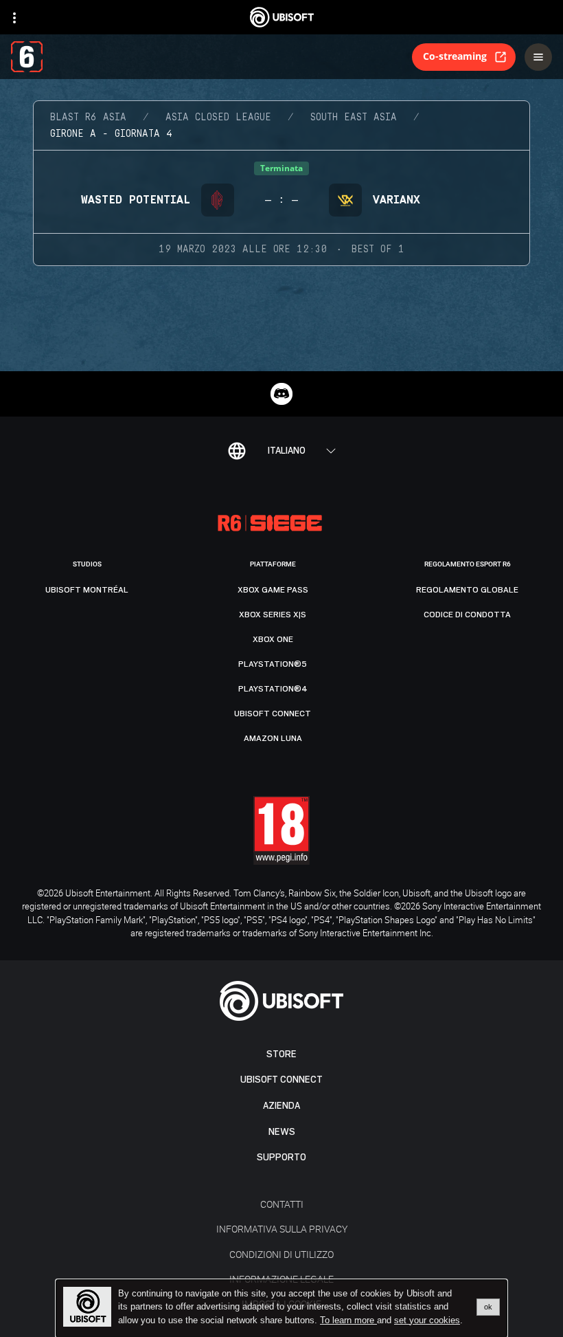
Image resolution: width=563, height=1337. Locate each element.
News (281, 1132)
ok (488, 1307)
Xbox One (273, 639)
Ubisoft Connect (281, 1079)
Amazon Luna (273, 738)
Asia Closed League (218, 117)
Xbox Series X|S (272, 614)
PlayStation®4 (273, 689)
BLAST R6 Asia (88, 117)
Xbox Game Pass (273, 590)
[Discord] (281, 394)
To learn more (348, 1320)
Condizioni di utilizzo (281, 1254)
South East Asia (353, 117)
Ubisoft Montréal (86, 590)
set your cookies (427, 1320)
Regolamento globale (467, 590)
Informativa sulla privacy (281, 1228)
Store (281, 1054)
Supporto (281, 1157)
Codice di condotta (467, 614)
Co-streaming (455, 56)
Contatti (281, 1204)
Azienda (281, 1106)
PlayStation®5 (272, 664)
